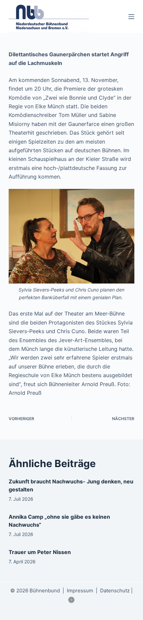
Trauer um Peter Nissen (40, 552)
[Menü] (131, 17)
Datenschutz (115, 590)
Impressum (80, 590)
